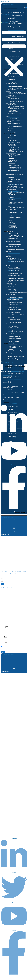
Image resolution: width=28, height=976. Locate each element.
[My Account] (14, 22)
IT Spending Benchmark (14, 233)
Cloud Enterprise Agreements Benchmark (11, 771)
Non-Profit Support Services (15, 126)
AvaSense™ (12, 197)
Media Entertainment (14, 170)
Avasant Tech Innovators (15, 217)
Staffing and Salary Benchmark (16, 236)
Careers (11, 349)
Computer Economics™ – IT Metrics (9, 749)
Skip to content (5, 1)
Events (7, 287)
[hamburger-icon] (25, 7)
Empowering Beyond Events (15, 302)
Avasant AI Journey (13, 273)
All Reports (11, 177)
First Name (3, 624)
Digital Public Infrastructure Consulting (10, 695)
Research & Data (10, 174)
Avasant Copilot (12, 199)
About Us (6, 402)
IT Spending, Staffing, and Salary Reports (11, 747)
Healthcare (11, 158)
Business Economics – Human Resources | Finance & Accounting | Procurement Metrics (15, 187)
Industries (8, 130)
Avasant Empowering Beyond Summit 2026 (11, 795)
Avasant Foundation (13, 336)
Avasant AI (8, 265)
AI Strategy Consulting (14, 98)
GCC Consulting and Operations (16, 108)
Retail (10, 142)
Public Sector (12, 163)
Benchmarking (9, 231)
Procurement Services (14, 123)
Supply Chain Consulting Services (9, 694)
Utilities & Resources (14, 135)
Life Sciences (12, 137)
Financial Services (13, 155)
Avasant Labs (12, 194)
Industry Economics (13, 220)
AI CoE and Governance (14, 278)
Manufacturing (12, 145)
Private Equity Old (13, 160)
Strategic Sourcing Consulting (16, 86)
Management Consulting (11, 8)
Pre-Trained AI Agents (14, 270)
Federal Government (14, 165)
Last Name (3, 627)
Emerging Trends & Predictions (16, 192)
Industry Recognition (14, 341)
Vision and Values (13, 326)
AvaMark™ (11, 222)
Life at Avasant (12, 338)
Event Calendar (12, 289)
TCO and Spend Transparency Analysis (10, 765)
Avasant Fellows (13, 344)
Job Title (2, 636)
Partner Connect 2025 (14, 307)
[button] (14, 53)
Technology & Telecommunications (9, 715)
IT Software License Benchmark (16, 261)
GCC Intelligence (13, 227)
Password (3, 643)
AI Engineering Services (14, 275)
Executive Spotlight (13, 319)
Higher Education (13, 140)
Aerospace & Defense (14, 132)
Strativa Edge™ (12, 225)
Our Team (11, 328)
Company (3, 640)
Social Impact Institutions (15, 168)
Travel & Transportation (14, 148)
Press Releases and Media (15, 346)
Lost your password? (6, 587)
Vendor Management (14, 111)
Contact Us (8, 352)
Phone (2, 633)
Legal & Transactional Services (16, 106)
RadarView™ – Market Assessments (9, 732)
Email (2, 630)
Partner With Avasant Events (15, 304)
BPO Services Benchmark (15, 259)
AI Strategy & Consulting (15, 268)
